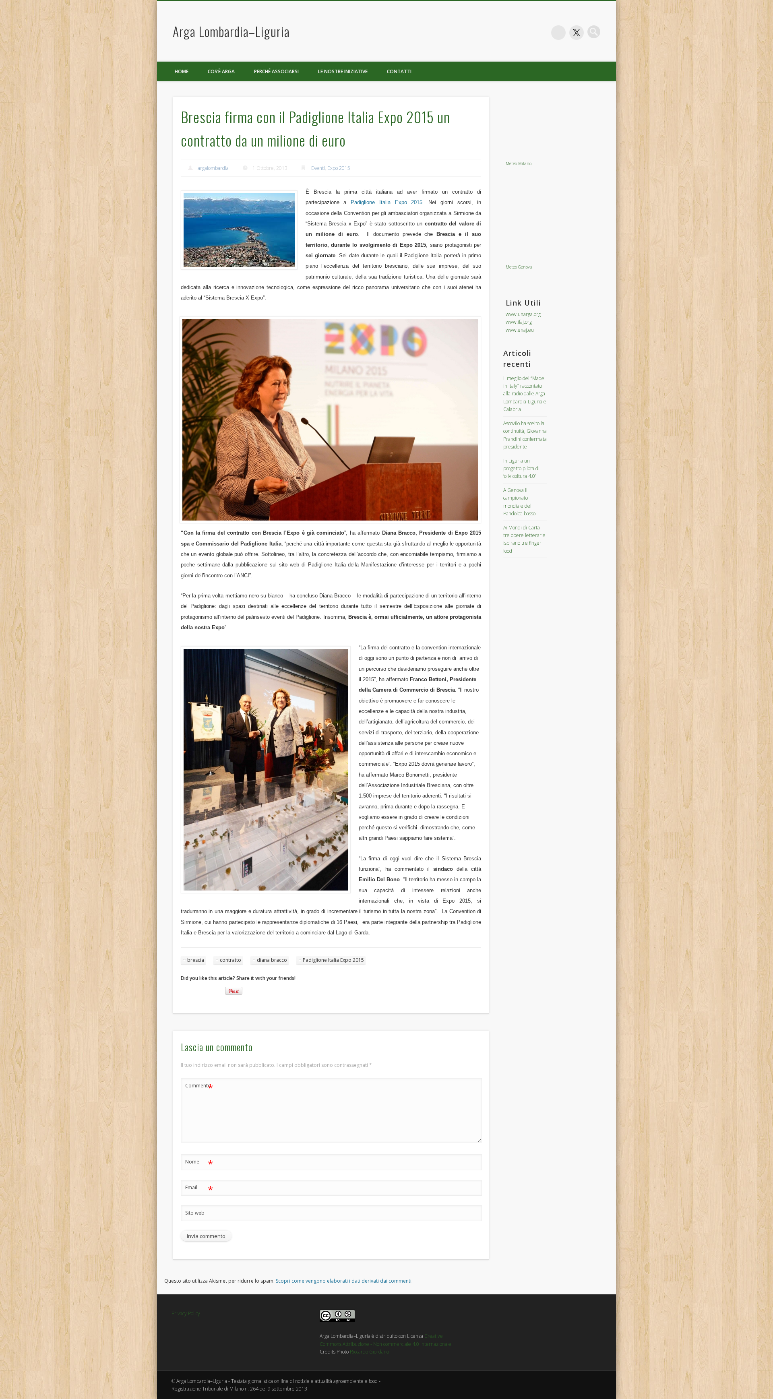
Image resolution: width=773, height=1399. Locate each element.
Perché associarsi (276, 71)
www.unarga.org (523, 314)
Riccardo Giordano (369, 1351)
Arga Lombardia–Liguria (231, 31)
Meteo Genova (519, 267)
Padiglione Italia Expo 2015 (386, 202)
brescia (195, 960)
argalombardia (213, 168)
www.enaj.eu (520, 330)
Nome (199, 1163)
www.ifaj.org (519, 321)
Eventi (318, 168)
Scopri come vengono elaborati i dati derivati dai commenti (343, 1280)
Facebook (558, 32)
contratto (230, 960)
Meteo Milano (518, 163)
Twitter (576, 32)
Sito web (195, 1212)
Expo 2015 (338, 168)
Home (181, 71)
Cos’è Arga (221, 71)
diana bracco (272, 960)
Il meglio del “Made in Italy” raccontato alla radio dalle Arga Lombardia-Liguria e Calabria (524, 394)
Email (199, 1189)
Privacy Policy (186, 1313)
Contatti (399, 71)
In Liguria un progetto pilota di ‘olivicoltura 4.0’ (521, 468)
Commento (199, 1087)
